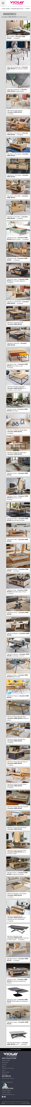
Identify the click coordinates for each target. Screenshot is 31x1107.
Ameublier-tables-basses (17, 8)
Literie (3, 1070)
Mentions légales (6, 1091)
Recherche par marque (8, 1078)
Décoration (5, 1074)
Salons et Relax (6, 1060)
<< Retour (27, 8)
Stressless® (5, 1062)
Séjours (4, 1066)
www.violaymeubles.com (8, 1094)
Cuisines (4, 1064)
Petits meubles (6, 8)
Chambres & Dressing (8, 1068)
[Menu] (3, 3)
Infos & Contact (6, 1093)
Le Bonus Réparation (7, 1082)
